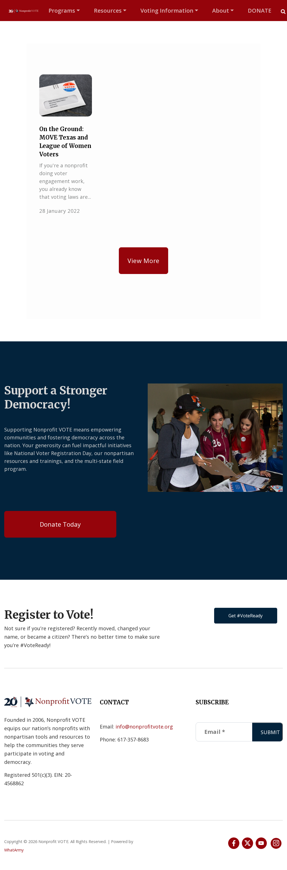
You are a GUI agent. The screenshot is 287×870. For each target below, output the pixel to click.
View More (143, 260)
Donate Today (60, 524)
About (220, 10)
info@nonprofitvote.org (144, 726)
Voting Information (166, 10)
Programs (61, 10)
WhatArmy (14, 850)
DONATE (259, 10)
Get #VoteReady (245, 616)
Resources (108, 10)
